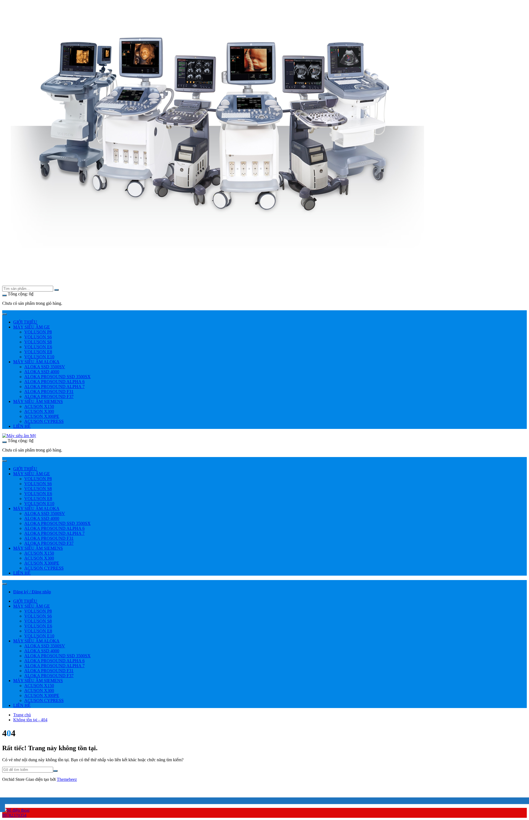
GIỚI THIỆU (25, 322)
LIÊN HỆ (22, 426)
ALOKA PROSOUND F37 (49, 396)
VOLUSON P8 (38, 332)
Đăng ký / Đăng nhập (32, 591)
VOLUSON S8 (38, 342)
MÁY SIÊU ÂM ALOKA (36, 361)
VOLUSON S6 (38, 337)
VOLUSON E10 (39, 356)
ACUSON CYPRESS (44, 421)
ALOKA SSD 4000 (41, 371)
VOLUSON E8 (38, 351)
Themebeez (67, 779)
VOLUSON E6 (38, 346)
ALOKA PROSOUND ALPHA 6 (54, 381)
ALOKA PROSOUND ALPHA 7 (54, 386)
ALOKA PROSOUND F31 (49, 391)
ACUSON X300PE (41, 416)
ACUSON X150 (39, 406)
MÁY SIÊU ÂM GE (31, 327)
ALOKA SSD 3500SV (44, 366)
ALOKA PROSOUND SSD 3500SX (57, 376)
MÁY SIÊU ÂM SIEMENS (38, 401)
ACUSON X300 (39, 411)
